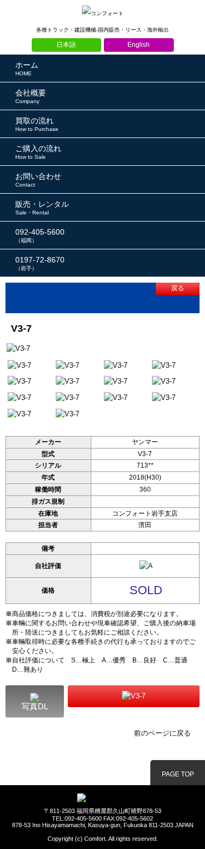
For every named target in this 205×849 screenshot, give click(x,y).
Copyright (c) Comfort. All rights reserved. (103, 838)
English (138, 45)
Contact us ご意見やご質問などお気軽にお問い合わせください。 (134, 696)
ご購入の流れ (38, 152)
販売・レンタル (42, 208)
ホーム (26, 68)
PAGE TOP (178, 774)
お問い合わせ (38, 180)
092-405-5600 (40, 235)
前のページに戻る (162, 733)
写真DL (34, 706)
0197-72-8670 (40, 263)
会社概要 (30, 96)
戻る (177, 288)
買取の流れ (36, 124)
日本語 (66, 45)
